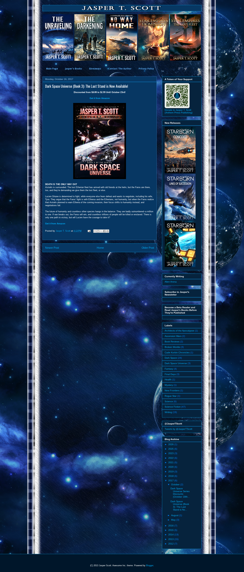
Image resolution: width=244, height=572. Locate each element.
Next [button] (204, 37)
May (173, 519)
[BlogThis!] (98, 231)
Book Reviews (172, 341)
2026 (171, 444)
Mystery (169, 385)
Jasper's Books (73, 68)
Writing (168, 412)
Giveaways (95, 68)
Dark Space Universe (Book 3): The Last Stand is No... (179, 505)
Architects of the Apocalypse (179, 330)
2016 (171, 525)
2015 (171, 530)
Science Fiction (173, 406)
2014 (171, 534)
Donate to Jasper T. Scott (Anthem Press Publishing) (179, 111)
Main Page (52, 68)
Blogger (149, 565)
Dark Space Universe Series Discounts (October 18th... (180, 492)
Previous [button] (40, 37)
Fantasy (169, 368)
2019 (171, 471)
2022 (171, 458)
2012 (171, 543)
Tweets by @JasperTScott (178, 429)
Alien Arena (171, 281)
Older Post (148, 247)
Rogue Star (171, 396)
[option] (57, 37)
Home (100, 247)
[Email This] (95, 231)
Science (169, 401)
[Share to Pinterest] (107, 231)
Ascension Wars (173, 336)
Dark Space (171, 357)
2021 (171, 462)
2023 (171, 453)
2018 (171, 476)
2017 (171, 480)
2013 (171, 539)
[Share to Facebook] (104, 231)
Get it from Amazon (100, 98)
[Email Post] (88, 231)
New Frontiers (172, 390)
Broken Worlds (172, 347)
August (175, 515)
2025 (171, 448)
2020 (171, 467)
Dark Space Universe (176, 363)
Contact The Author (119, 68)
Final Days (170, 374)
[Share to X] (101, 231)
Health (168, 379)
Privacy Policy (146, 68)
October (175, 484)
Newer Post (52, 247)
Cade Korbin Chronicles (177, 352)
